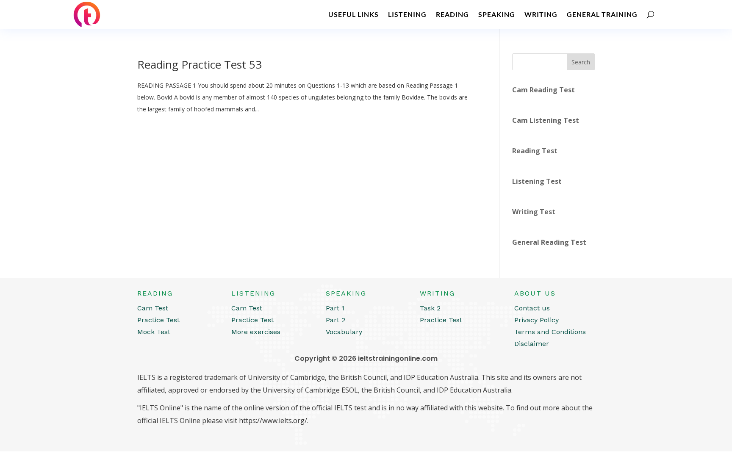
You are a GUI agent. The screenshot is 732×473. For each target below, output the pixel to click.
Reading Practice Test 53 (199, 64)
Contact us (532, 308)
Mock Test (153, 332)
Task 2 (430, 308)
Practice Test (158, 320)
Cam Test (152, 308)
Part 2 (335, 320)
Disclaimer (531, 344)
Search (580, 62)
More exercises (255, 332)
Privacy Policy (536, 320)
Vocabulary (344, 332)
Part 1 (335, 308)
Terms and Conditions (550, 332)
